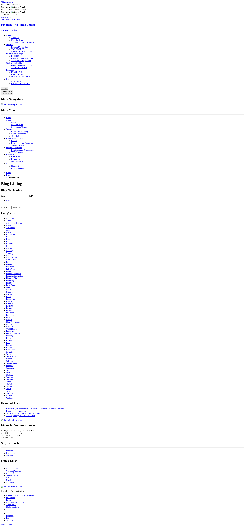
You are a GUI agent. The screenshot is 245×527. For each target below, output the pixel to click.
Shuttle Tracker (12, 475)
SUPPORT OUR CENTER (22, 42)
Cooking (9, 251)
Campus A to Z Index (14, 468)
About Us (15, 38)
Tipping (9, 386)
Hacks (8, 297)
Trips (8, 391)
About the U (11, 504)
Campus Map (11, 473)
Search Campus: (7, 9)
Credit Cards (11, 255)
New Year (10, 326)
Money (9, 324)
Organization (11, 329)
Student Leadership (14, 63)
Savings (9, 352)
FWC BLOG (16, 72)
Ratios (8, 338)
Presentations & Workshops (22, 58)
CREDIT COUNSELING (22, 51)
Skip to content (7, 2)
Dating (9, 262)
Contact (9, 79)
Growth (9, 294)
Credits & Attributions (15, 502)
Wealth (9, 395)
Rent (8, 343)
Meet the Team (17, 40)
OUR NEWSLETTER (20, 77)
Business (9, 244)
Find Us (9, 451)
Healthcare (10, 299)
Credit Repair (11, 257)
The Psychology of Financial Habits (20, 416)
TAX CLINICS (17, 49)
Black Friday (11, 234)
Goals (8, 290)
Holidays (9, 303)
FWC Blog (15, 157)
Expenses (10, 267)
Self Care (10, 361)
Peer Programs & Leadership (22, 65)
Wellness (9, 398)
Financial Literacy (13, 274)
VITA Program (17, 152)
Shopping (10, 366)
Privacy (9, 500)
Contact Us (15, 166)
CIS (7, 478)
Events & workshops (14, 54)
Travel (8, 389)
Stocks (8, 370)
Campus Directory (13, 471)
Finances (9, 271)
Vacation (9, 393)
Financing (10, 280)
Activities (10, 218)
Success (9, 377)
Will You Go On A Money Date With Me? (23, 413)
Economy (10, 264)
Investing (10, 315)
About (8, 35)
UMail (8, 480)
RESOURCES (17, 74)
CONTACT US (17, 81)
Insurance (10, 313)
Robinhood (10, 349)
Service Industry (12, 363)
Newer (9, 200)
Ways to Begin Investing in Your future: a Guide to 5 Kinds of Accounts (35, 409)
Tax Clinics (16, 136)
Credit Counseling (18, 134)
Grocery (9, 292)
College (9, 246)
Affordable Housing (14, 223)
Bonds (8, 237)
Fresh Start (10, 285)
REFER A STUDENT (20, 84)
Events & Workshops (14, 138)
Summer (9, 379)
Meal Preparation (13, 322)
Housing (9, 306)
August (9, 232)
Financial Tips (11, 278)
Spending (10, 368)
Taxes (8, 382)
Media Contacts (12, 507)
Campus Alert (6, 17)
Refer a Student (17, 168)
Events (14, 141)
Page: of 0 (17, 196)
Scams (8, 354)
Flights (9, 283)
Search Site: (6, 4)
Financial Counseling (19, 47)
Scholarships (11, 356)
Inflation (9, 310)
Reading (9, 340)
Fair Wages (10, 269)
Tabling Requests (18, 145)
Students (9, 375)
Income (9, 308)
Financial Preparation (14, 276)
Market (9, 320)
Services (9, 44)
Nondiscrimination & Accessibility (20, 495)
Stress (8, 372)
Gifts (8, 287)
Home (8, 118)
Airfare (9, 225)
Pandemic (10, 331)
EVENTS (15, 56)
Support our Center (19, 127)
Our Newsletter (17, 161)
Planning (9, 336)
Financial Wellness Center (18, 24)
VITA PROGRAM (19, 67)
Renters (9, 345)
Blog (8, 175)
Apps (8, 230)
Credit (8, 253)
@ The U (10, 482)
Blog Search (6, 207)
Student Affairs (9, 30)
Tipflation (10, 384)
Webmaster (10, 455)
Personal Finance (13, 333)
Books (8, 239)
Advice (9, 221)
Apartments (10, 227)
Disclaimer (10, 498)
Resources (10, 70)
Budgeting (10, 241)
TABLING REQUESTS (21, 61)
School (9, 359)
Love (8, 317)
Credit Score (11, 260)
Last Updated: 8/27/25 (10, 525)
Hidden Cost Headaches (16, 411)
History (9, 301)
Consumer (10, 248)
